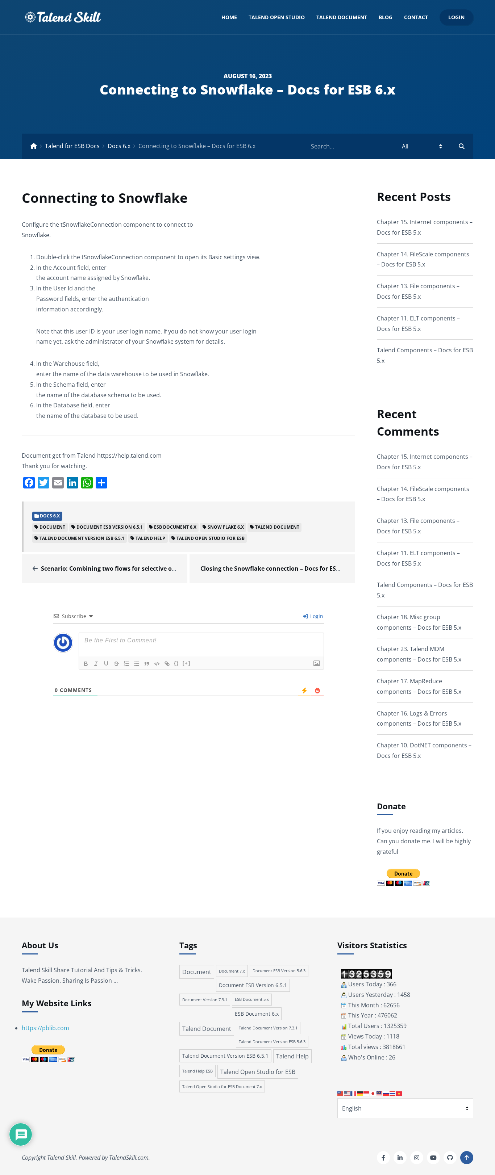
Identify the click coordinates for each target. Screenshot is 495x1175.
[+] (187, 663)
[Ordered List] (126, 663)
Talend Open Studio (277, 17)
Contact (416, 17)
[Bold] (86, 663)
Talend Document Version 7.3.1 (268, 1028)
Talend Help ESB (197, 1071)
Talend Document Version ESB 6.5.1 (81, 538)
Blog (385, 17)
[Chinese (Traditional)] (340, 1093)
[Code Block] (157, 663)
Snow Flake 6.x (226, 527)
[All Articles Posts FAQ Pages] (387, 146)
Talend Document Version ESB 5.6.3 (272, 1041)
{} (176, 663)
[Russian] (386, 1093)
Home (229, 17)
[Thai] (393, 1093)
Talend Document (341, 17)
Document (52, 527)
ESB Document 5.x (252, 999)
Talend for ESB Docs (72, 146)
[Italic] (96, 663)
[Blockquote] (147, 663)
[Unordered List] (137, 663)
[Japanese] (373, 1093)
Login (456, 17)
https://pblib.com (45, 1028)
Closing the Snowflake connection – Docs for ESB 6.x (275, 568)
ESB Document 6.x (175, 527)
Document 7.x (232, 971)
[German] (360, 1093)
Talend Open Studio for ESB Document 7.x (222, 1086)
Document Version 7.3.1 (204, 999)
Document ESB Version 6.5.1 (109, 527)
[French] (353, 1093)
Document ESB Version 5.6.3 (279, 970)
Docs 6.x (119, 146)
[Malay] (380, 1093)
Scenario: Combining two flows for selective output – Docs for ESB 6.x (140, 568)
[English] (347, 1093)
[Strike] (116, 663)
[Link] (167, 663)
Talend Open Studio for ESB (210, 538)
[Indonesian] (366, 1093)
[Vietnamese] (399, 1093)
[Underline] (106, 663)
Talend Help (150, 538)
